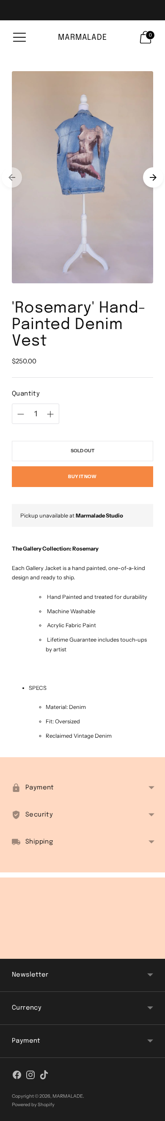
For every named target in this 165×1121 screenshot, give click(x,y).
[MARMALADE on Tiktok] (44, 1076)
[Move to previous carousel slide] (12, 177)
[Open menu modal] (19, 37)
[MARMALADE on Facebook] (17, 1076)
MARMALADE (67, 1096)
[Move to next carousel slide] (153, 177)
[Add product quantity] (20, 414)
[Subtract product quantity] (50, 414)
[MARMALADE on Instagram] (30, 1076)
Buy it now (82, 476)
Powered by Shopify (33, 1104)
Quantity (26, 393)
